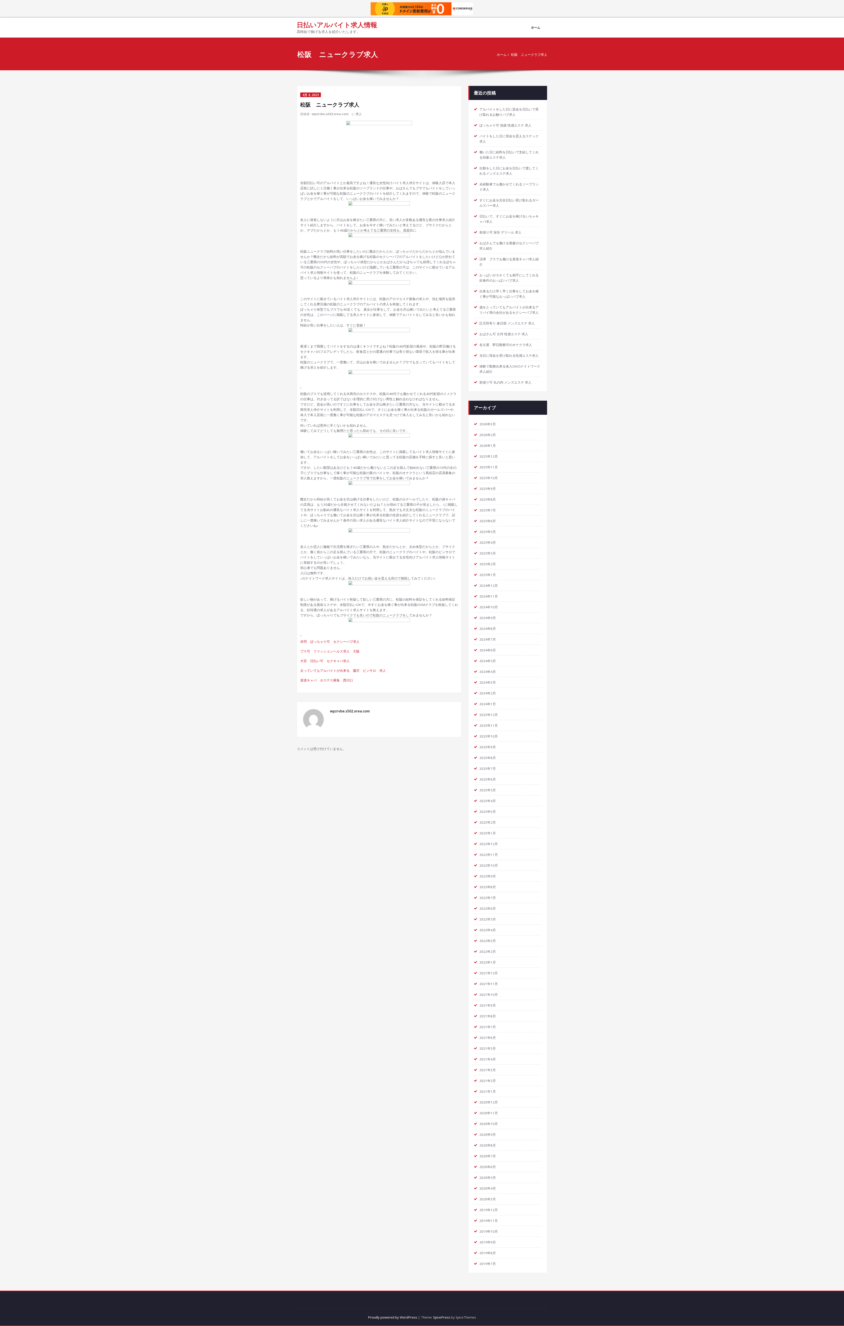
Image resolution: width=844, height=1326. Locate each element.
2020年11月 (488, 1113)
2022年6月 (487, 908)
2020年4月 (487, 1188)
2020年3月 (487, 1199)
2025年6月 (487, 521)
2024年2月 (487, 693)
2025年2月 (487, 564)
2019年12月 (488, 1210)
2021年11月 (488, 984)
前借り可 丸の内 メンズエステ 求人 (505, 382)
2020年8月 (487, 1145)
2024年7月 (487, 639)
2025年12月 (488, 456)
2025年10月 (488, 478)
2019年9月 (487, 1242)
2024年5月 (487, 661)
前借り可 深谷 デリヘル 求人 (500, 232)
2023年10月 (488, 736)
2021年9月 (487, 1005)
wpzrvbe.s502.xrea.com (330, 114)
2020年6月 (487, 1167)
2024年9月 (487, 618)
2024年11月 (488, 596)
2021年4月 (487, 1059)
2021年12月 (488, 973)
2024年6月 (487, 650)
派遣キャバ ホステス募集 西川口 (326, 680)
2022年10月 (488, 865)
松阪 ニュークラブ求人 (529, 54)
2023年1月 (487, 833)
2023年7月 (487, 768)
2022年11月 (488, 854)
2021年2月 (487, 1080)
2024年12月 (488, 585)
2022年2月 (487, 951)
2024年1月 (487, 704)
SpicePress (441, 1317)
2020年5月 (487, 1177)
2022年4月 (487, 930)
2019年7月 (487, 1263)
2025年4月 (487, 542)
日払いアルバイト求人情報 (337, 24)
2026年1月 (487, 445)
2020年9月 (487, 1134)
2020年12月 (488, 1102)
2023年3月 (487, 811)
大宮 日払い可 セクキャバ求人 (325, 661)
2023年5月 (487, 790)
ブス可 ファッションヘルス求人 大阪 (330, 651)
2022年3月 (487, 940)
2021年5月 (487, 1048)
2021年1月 (487, 1091)
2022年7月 (487, 897)
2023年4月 (487, 801)
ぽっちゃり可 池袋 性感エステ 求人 (505, 125)
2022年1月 (487, 962)
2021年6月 (487, 1037)
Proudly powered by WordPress (392, 1317)
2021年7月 (487, 1027)
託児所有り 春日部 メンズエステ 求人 (507, 323)
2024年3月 (487, 682)
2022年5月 (487, 919)
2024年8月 (487, 628)
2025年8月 (487, 499)
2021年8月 (487, 1016)
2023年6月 (487, 779)
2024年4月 (487, 671)
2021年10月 (488, 994)
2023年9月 (487, 747)
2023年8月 (487, 757)
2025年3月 (487, 553)
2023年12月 (488, 714)
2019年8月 (487, 1253)
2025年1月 (487, 574)
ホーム (535, 27)
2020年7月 (487, 1156)
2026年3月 (487, 424)
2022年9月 (487, 876)
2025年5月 (487, 531)
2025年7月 (487, 510)
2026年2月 (487, 435)
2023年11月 (488, 725)
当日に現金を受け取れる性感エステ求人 (509, 355)
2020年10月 (488, 1123)
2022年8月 (487, 887)
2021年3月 (487, 1070)
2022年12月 (488, 844)
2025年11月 (488, 467)
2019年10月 (488, 1231)
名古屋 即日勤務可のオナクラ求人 (505, 344)
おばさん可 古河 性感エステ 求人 (503, 334)
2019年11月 (488, 1220)
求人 (359, 114)
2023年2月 (487, 822)
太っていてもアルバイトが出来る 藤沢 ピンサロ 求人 (343, 670)
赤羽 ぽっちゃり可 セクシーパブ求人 (330, 641)
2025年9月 (487, 488)
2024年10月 (488, 607)
